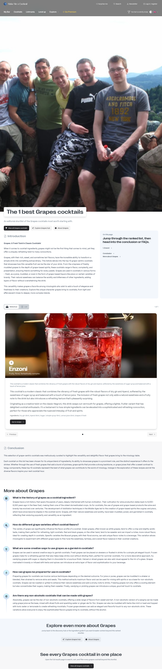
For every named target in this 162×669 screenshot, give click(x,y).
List (25, 307)
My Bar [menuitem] (7, 12)
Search (118, 4)
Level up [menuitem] (42, 12)
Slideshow (13, 307)
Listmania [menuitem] (30, 12)
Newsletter (133, 4)
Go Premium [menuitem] (70, 12)
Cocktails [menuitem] (18, 12)
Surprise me (103, 4)
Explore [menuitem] (53, 12)
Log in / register (151, 4)
